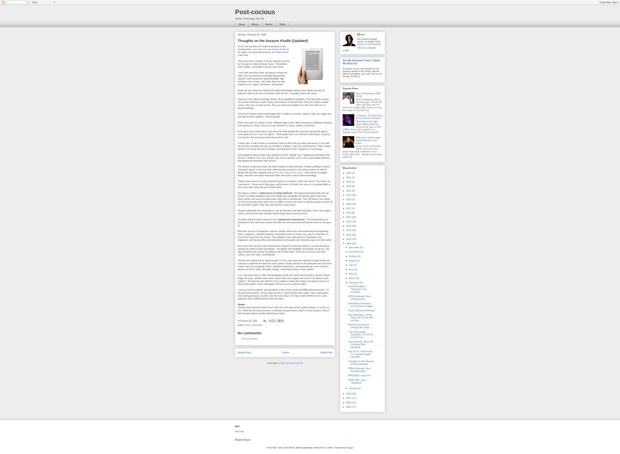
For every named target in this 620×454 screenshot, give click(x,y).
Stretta (241, 46)
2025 (349, 173)
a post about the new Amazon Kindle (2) (270, 49)
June (352, 269)
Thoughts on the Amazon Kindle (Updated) (361, 362)
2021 (349, 190)
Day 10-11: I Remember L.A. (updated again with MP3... (360, 354)
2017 (349, 208)
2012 (349, 230)
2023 (349, 182)
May (351, 273)
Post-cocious (255, 11)
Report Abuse (242, 439)
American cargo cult (258, 134)
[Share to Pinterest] (282, 320)
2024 (349, 177)
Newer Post (244, 352)
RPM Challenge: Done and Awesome (359, 297)
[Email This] (270, 320)
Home (242, 24)
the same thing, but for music (289, 172)
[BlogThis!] (273, 320)
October (353, 256)
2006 (349, 402)
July (351, 265)
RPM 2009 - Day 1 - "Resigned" (358, 381)
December (354, 247)
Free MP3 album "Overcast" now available (357, 289)
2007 (349, 398)
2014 (349, 221)
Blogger (349, 447)
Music (255, 24)
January (353, 388)
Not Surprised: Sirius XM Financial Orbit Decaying (360, 344)
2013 (349, 226)
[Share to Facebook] (279, 320)
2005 (349, 407)
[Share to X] (276, 320)
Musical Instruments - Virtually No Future (359, 326)
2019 (349, 199)
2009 (349, 243)
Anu (363, 34)
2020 (349, 195)
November (354, 251)
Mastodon (239, 431)
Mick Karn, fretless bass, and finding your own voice (368, 140)
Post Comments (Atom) (291, 363)
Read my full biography (369, 44)
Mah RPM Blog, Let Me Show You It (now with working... (360, 318)
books (248, 325)
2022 (349, 186)
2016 (349, 212)
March (352, 278)
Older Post (326, 352)
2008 (349, 393)
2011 (349, 234)
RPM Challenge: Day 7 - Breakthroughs (360, 369)
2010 (349, 239)
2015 (349, 217)
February (354, 282)
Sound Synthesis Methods (361, 310)
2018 (349, 204)
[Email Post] (264, 320)
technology (257, 325)
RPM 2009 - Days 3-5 (359, 375)
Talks (282, 24)
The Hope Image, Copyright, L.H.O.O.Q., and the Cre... (361, 335)
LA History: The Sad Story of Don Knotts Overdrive (369, 117)
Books (269, 24)
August (353, 260)
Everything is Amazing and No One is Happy (360, 304)
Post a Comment (250, 339)
